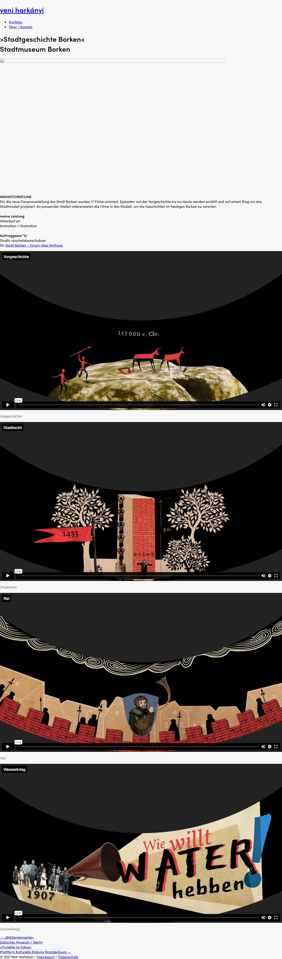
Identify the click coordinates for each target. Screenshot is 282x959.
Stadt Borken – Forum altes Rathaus (34, 245)
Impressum (46, 956)
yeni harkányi (22, 10)
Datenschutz (68, 956)
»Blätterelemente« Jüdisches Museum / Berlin (21, 939)
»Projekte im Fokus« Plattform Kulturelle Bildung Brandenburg (35, 949)
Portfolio (15, 21)
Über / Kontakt (20, 26)
